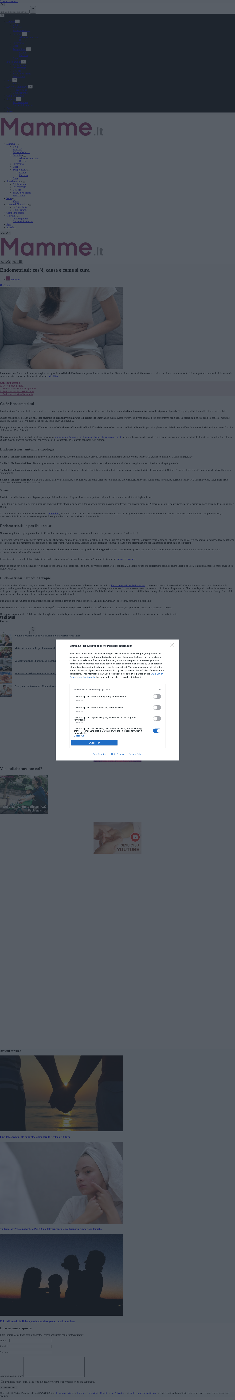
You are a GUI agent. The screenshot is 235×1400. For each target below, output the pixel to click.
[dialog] (117, 700)
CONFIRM (94, 743)
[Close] (173, 646)
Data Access (117, 754)
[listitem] (117, 689)
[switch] (157, 696)
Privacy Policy (136, 754)
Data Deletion (99, 754)
